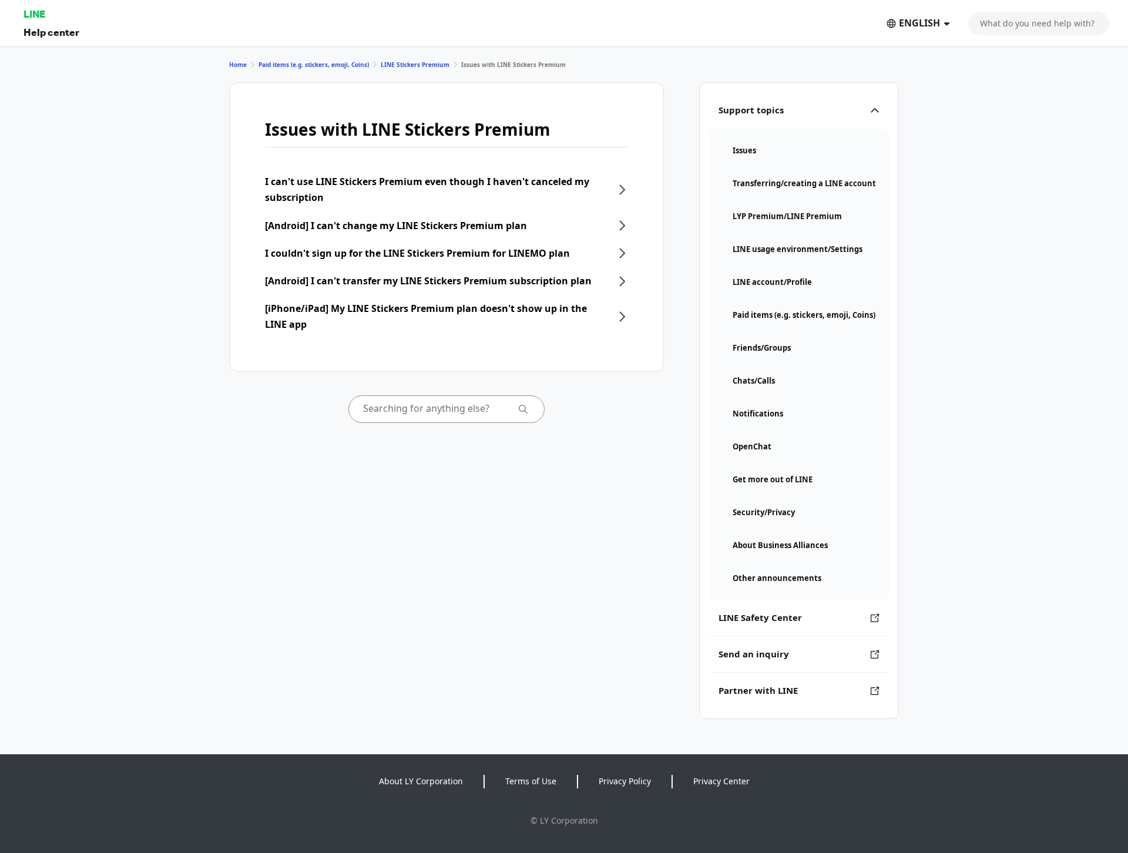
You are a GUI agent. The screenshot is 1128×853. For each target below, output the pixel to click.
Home (238, 65)
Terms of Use (530, 781)
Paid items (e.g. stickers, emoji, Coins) (313, 65)
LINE (34, 14)
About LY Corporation (421, 781)
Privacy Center (721, 781)
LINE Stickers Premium (415, 65)
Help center (51, 32)
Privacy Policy (625, 781)
